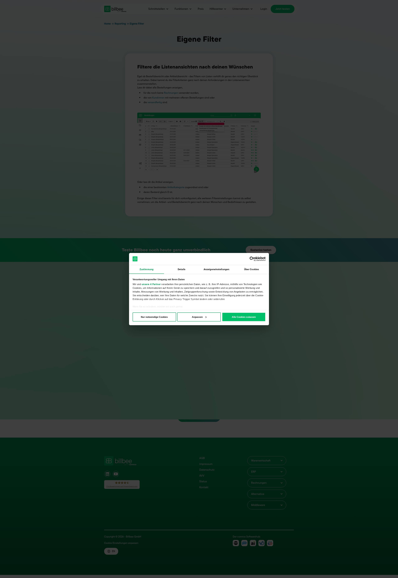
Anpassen (197, 316)
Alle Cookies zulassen (244, 316)
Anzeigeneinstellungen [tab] (216, 269)
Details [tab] (181, 269)
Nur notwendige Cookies (154, 316)
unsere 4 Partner (151, 284)
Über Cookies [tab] (251, 269)
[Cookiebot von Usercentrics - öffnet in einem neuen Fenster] (252, 259)
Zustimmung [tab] (146, 269)
